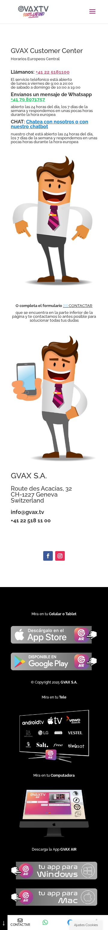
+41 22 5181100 (53, 72)
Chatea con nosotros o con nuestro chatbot (49, 124)
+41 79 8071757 (28, 99)
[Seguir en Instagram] (60, 556)
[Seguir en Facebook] (48, 556)
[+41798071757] (45, 922)
